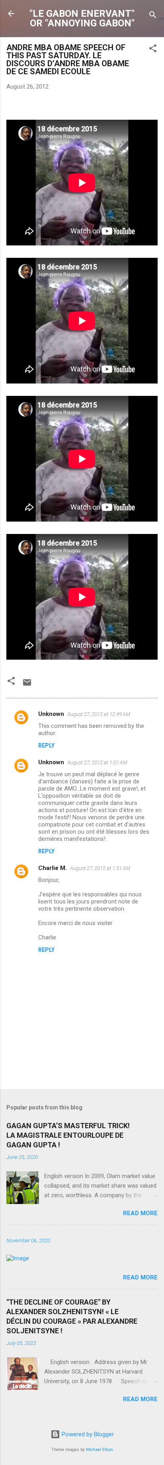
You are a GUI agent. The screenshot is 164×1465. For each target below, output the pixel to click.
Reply (46, 745)
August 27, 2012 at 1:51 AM (100, 868)
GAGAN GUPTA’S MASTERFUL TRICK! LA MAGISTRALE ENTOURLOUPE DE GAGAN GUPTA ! (68, 1135)
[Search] (153, 16)
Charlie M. (52, 868)
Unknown (51, 714)
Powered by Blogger (87, 1434)
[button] (153, 49)
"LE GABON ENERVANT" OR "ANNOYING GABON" (82, 18)
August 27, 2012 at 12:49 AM (98, 714)
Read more (140, 1213)
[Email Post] (27, 685)
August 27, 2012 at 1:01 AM (97, 762)
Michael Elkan (99, 1449)
